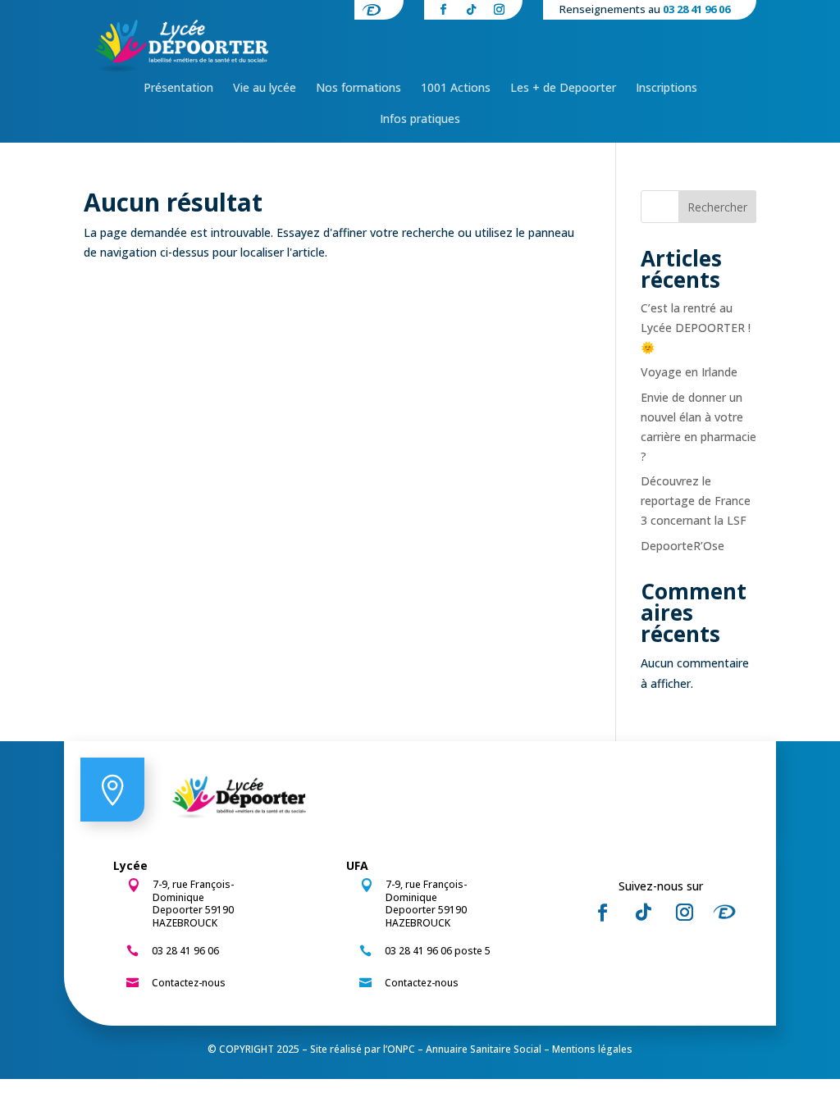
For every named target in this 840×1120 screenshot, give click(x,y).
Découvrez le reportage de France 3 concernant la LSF (696, 500)
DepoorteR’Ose (682, 545)
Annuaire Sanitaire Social (483, 1049)
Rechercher (717, 207)
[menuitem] (178, 87)
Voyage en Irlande (689, 372)
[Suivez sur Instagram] (684, 912)
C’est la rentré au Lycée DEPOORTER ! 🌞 (696, 327)
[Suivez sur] (729, 912)
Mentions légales (592, 1049)
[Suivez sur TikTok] (643, 912)
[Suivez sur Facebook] (602, 912)
